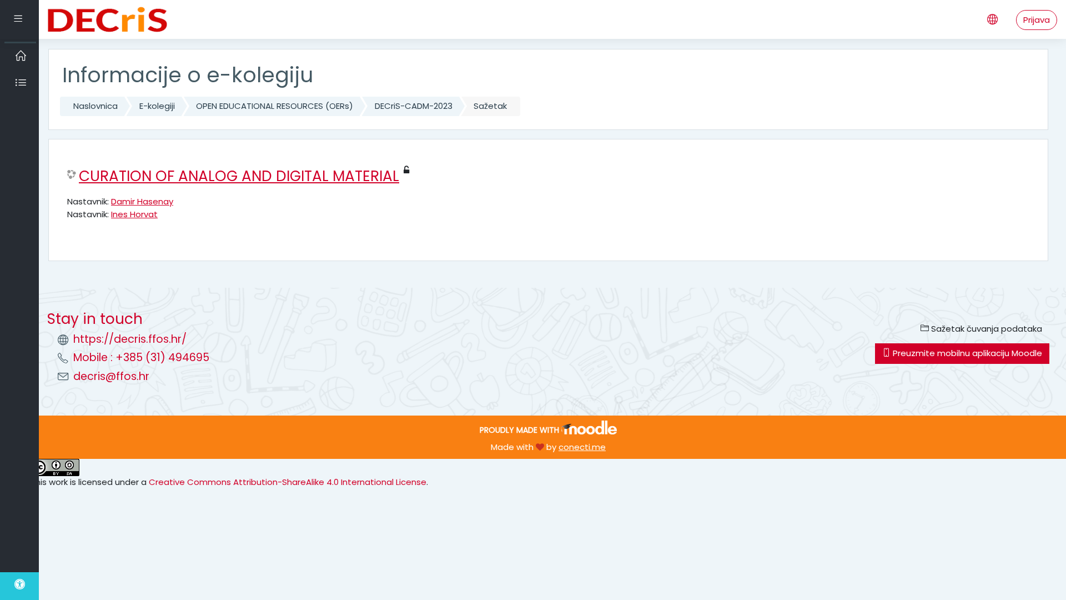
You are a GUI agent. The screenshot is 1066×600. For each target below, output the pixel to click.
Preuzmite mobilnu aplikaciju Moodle (966, 353)
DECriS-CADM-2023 (413, 106)
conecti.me (582, 447)
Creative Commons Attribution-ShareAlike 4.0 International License (287, 482)
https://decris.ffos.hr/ (130, 339)
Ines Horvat (134, 214)
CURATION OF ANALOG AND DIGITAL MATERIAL (239, 176)
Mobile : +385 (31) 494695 (141, 357)
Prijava (1036, 20)
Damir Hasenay (142, 201)
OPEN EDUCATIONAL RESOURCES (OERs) (274, 106)
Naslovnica (95, 106)
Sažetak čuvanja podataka (985, 328)
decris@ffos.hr (111, 376)
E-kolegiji (157, 106)
